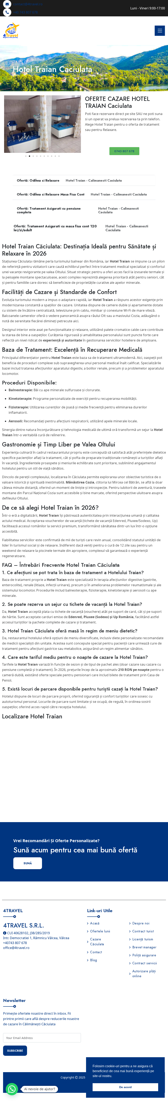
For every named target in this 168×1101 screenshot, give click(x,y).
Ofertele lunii (100, 931)
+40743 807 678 (15, 943)
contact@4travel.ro (28, 4)
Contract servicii (144, 963)
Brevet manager (144, 947)
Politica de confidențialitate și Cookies (43, 1082)
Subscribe (15, 1051)
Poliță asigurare (144, 955)
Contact (96, 952)
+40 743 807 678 (25, 12)
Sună (28, 863)
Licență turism (142, 939)
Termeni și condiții (46, 1087)
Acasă (95, 923)
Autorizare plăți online (144, 973)
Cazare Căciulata (97, 942)
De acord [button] (125, 1087)
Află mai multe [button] (123, 1076)
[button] (8, 124)
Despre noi (141, 923)
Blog (93, 960)
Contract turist (143, 931)
